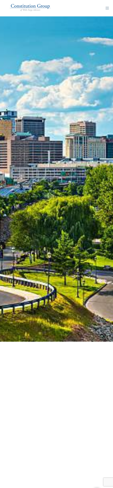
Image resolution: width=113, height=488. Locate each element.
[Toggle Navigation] (107, 8)
